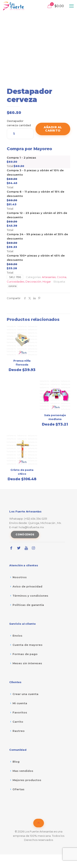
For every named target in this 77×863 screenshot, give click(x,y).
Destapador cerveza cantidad (19, 123)
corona (12, 286)
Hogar (47, 281)
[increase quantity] (28, 129)
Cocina (61, 277)
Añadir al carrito (53, 129)
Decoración (33, 281)
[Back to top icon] (38, 823)
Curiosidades (15, 281)
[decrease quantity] (11, 129)
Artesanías (49, 277)
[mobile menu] (71, 6)
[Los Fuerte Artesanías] (13, 6)
